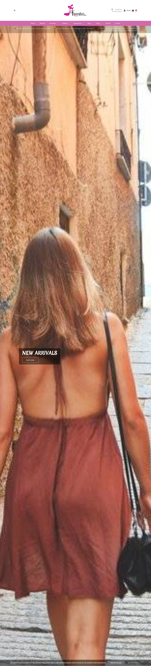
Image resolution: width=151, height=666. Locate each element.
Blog (98, 23)
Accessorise (77, 23)
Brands (108, 23)
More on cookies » (133, 663)
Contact (117, 23)
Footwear (52, 23)
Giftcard (42, 23)
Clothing (64, 23)
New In (33, 23)
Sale (89, 23)
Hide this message (116, 663)
